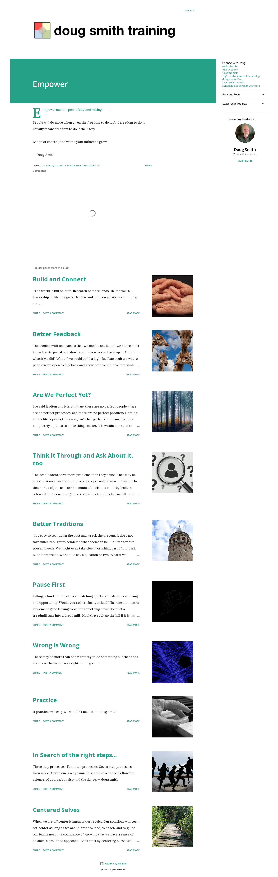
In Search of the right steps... (75, 755)
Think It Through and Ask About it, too (83, 459)
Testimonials (230, 72)
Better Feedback (57, 334)
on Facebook (230, 69)
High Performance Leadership (241, 76)
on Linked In (230, 66)
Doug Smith (245, 149)
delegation (62, 165)
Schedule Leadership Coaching (241, 85)
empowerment (92, 165)
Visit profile (245, 160)
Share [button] (148, 165)
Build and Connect (59, 279)
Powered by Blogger (115, 863)
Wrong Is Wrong (56, 645)
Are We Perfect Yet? (62, 395)
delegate (47, 165)
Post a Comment (53, 313)
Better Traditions (58, 524)
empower (76, 165)
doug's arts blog (232, 79)
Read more (133, 313)
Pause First (49, 584)
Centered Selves (56, 810)
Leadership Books (233, 82)
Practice (45, 700)
